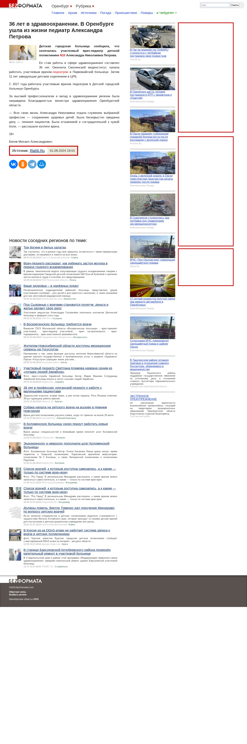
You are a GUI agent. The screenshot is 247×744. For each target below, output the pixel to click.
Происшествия (126, 13)
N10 (62, 55)
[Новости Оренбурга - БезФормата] (21, 4)
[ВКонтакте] (13, 164)
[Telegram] (32, 164)
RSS (36, 599)
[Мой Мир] (41, 164)
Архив (72, 13)
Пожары (147, 13)
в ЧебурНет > (167, 13)
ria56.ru (19, 62)
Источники (89, 13)
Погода (105, 13)
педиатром (60, 72)
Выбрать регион (17, 594)
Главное (58, 13)
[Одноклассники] (22, 164)
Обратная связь (17, 592)
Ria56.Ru (37, 151)
